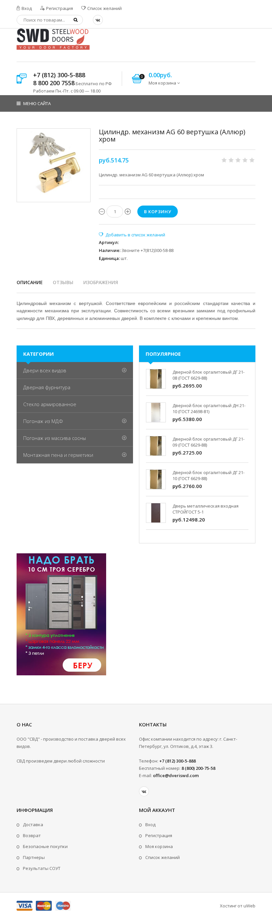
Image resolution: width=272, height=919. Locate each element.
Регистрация (59, 8)
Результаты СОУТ (41, 868)
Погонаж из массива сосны (54, 438)
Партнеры (34, 857)
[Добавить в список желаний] (132, 234)
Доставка (33, 824)
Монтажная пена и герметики (58, 455)
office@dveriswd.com (176, 775)
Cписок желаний (162, 857)
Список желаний (104, 8)
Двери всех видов (44, 370)
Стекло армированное (49, 404)
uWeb (249, 906)
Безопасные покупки (45, 846)
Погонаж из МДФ (43, 421)
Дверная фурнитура (46, 387)
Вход (26, 8)
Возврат (32, 835)
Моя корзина (159, 846)
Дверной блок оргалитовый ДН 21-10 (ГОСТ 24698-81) (208, 408)
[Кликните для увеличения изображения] (54, 165)
